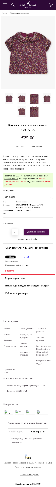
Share (11, 257)
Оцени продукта (11, 261)
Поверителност (11, 346)
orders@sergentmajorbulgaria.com (29, 385)
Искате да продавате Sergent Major (27, 285)
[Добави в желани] (49, 222)
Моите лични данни (29, 475)
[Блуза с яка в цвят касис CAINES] (28, 89)
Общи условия (26, 329)
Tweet (26, 257)
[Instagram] (13, 397)
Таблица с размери (16, 293)
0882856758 (21, 391)
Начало (4, 13)
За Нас (7, 334)
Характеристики (15, 278)
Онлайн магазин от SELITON (28, 484)
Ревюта (9, 270)
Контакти (8, 340)
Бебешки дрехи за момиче (19, 13)
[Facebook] (6, 397)
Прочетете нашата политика (28, 467)
